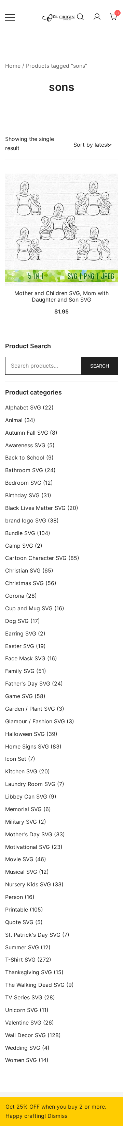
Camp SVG (19, 545)
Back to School (24, 457)
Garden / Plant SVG (30, 708)
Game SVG (19, 696)
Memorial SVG (23, 809)
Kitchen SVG (21, 771)
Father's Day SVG (27, 683)
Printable (16, 909)
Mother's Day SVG (28, 834)
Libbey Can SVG (26, 796)
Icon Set (15, 758)
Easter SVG (19, 646)
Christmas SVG (24, 583)
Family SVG (20, 670)
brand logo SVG (25, 520)
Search (99, 366)
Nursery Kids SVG (28, 884)
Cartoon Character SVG (36, 557)
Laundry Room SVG (30, 784)
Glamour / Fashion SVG (35, 721)
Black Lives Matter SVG (35, 507)
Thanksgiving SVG (28, 972)
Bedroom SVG (23, 482)
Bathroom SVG (24, 470)
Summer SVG (22, 947)
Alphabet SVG (23, 407)
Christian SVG (23, 570)
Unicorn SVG (21, 1010)
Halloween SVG (25, 733)
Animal (14, 420)
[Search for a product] (80, 17)
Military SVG (21, 821)
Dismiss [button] (57, 1115)
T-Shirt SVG (20, 959)
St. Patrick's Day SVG (32, 934)
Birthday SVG (22, 495)
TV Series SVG (23, 997)
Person (14, 897)
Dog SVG (17, 620)
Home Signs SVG (27, 746)
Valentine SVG (23, 1022)
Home (12, 65)
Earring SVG (20, 633)
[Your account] (97, 17)
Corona (14, 595)
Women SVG (21, 1060)
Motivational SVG (27, 846)
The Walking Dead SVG (35, 984)
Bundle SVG (20, 533)
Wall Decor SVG (25, 1035)
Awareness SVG (25, 445)
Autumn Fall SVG (26, 432)
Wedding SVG (22, 1047)
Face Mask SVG (25, 658)
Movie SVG (19, 859)
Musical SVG (21, 871)
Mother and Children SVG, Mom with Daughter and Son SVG (61, 296)
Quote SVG (19, 922)
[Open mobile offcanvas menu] (10, 16)
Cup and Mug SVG (29, 608)
